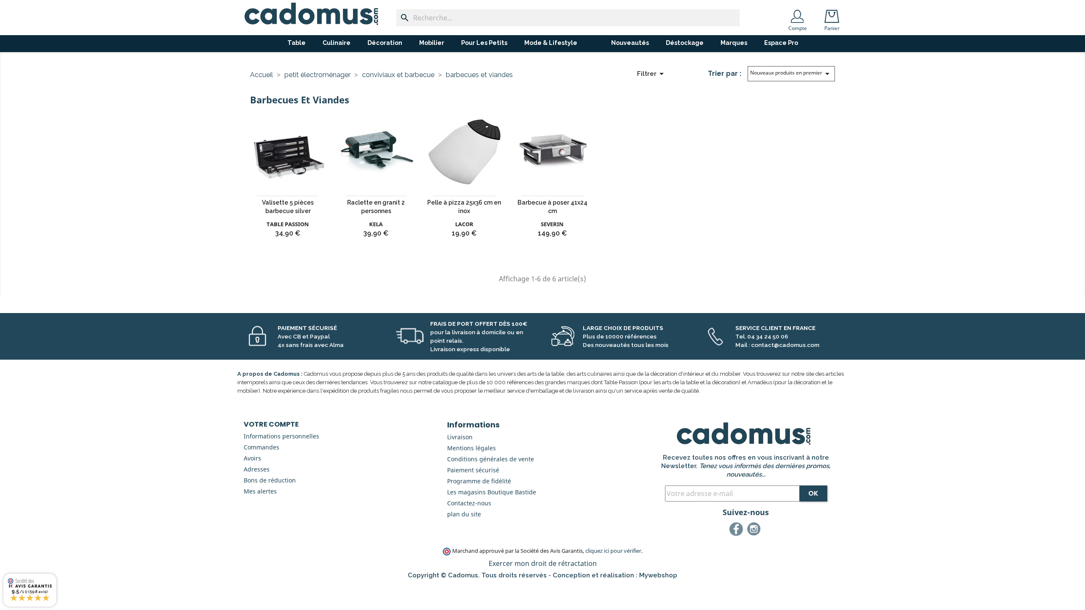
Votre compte (271, 424)
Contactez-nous (469, 503)
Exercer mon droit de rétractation (543, 563)
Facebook (737, 530)
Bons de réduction (270, 480)
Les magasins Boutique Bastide (491, 492)
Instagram (755, 530)
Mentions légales (471, 448)
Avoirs (252, 458)
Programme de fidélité (479, 481)
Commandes (261, 447)
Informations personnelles (281, 436)
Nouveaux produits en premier (791, 74)
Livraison (460, 437)
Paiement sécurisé (473, 470)
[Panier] (833, 13)
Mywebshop (658, 575)
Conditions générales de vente (490, 459)
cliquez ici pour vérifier (613, 551)
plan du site (464, 514)
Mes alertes (260, 491)
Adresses (257, 469)
